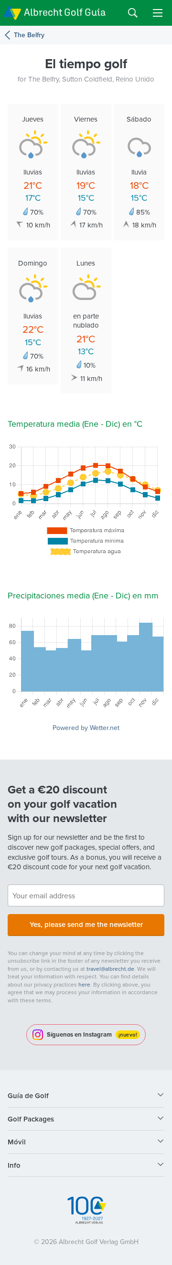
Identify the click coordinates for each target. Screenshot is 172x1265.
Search (132, 13)
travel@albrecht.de (110, 969)
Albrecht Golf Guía (65, 12)
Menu (157, 13)
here (84, 984)
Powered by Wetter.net (86, 727)
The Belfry (29, 35)
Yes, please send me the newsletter (86, 924)
